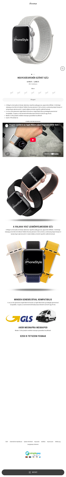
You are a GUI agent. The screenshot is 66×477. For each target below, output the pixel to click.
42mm (32, 92)
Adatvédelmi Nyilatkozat (16, 441)
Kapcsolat (36, 441)
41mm (25, 92)
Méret (33, 88)
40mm (18, 92)
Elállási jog (58, 441)
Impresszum (50, 441)
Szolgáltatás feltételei (33, 444)
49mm (53, 92)
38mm (11, 92)
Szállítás (43, 441)
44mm (39, 92)
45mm (46, 92)
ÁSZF (7, 441)
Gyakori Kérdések (28, 441)
